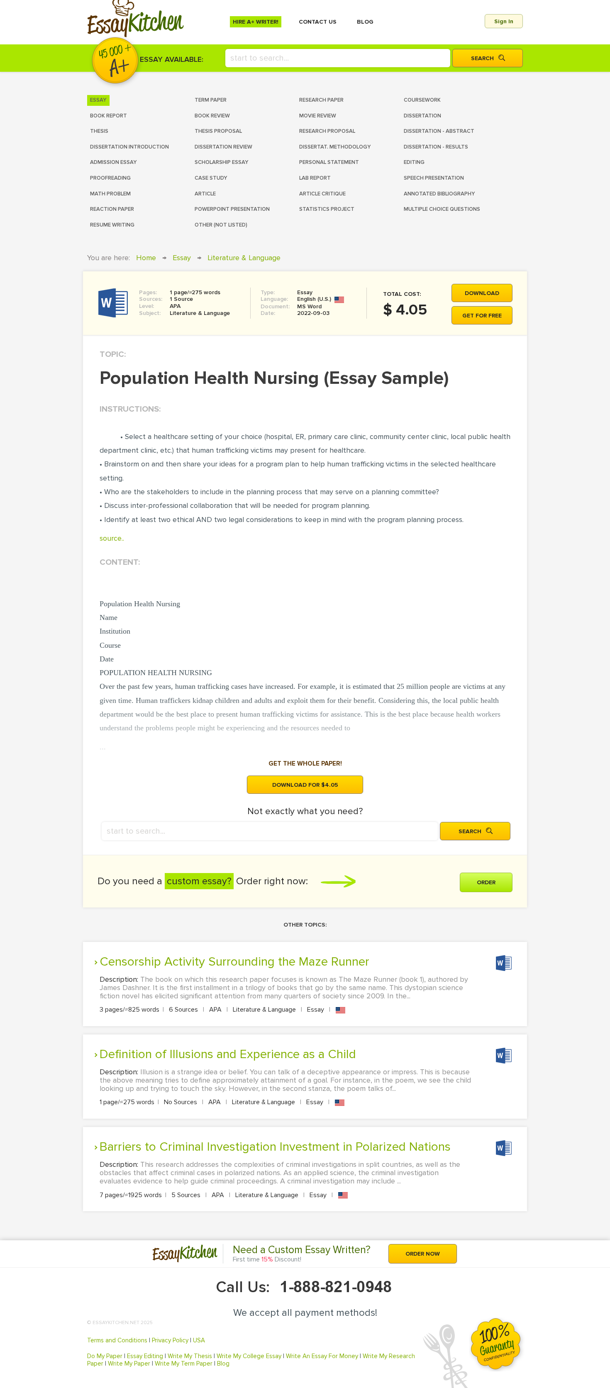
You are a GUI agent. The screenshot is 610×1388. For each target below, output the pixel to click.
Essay (182, 257)
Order (486, 882)
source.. (112, 538)
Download (482, 293)
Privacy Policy (170, 1340)
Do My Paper (104, 1356)
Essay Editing (145, 1356)
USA (199, 1340)
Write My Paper (129, 1363)
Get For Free (482, 315)
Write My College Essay (249, 1356)
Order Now (422, 1253)
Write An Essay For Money (322, 1356)
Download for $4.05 (305, 784)
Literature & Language (244, 257)
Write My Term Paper (183, 1363)
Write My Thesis (190, 1356)
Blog (223, 1363)
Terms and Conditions (117, 1340)
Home (146, 257)
